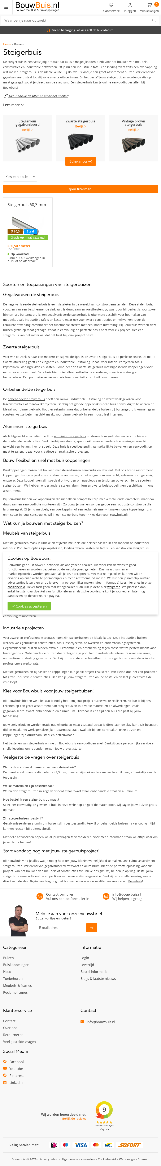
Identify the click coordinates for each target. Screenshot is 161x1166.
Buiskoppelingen (16, 964)
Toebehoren (13, 978)
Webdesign (127, 1159)
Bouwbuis (135, 881)
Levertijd (87, 964)
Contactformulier (60, 894)
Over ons (10, 1028)
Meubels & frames (17, 985)
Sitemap (143, 1159)
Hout (7, 971)
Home (7, 44)
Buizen (8, 958)
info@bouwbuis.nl (126, 894)
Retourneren (13, 1034)
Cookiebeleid (107, 1159)
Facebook (17, 1062)
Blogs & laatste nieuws (98, 978)
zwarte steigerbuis (102, 357)
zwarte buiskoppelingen (109, 485)
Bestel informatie (94, 971)
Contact (9, 1021)
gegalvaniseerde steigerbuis (27, 304)
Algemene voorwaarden (78, 1159)
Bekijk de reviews (74, 1118)
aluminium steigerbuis (70, 436)
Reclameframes (15, 992)
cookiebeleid (16, 587)
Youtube (16, 1068)
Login (84, 958)
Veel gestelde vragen (19, 1041)
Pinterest (16, 1075)
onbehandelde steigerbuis (26, 399)
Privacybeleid (49, 1159)
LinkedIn (16, 1082)
